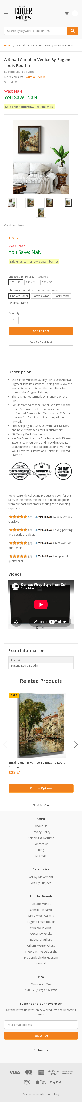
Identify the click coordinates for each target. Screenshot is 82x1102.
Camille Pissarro (41, 910)
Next (76, 744)
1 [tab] (34, 805)
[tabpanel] (41, 744)
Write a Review (35, 77)
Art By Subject (41, 883)
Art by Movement (41, 877)
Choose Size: (28, 276)
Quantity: (14, 313)
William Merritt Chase (41, 945)
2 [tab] (38, 805)
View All (41, 963)
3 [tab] (41, 805)
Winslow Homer (41, 927)
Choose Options (41, 788)
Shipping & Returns (41, 838)
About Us (41, 826)
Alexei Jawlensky (41, 933)
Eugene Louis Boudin (41, 922)
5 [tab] (48, 805)
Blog (41, 850)
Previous (5, 744)
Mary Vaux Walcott (41, 916)
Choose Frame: (34, 290)
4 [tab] (45, 805)
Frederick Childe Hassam (41, 957)
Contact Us (41, 844)
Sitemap (41, 856)
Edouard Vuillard (41, 939)
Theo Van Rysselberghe (41, 951)
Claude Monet (41, 904)
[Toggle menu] (6, 13)
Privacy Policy (41, 832)
